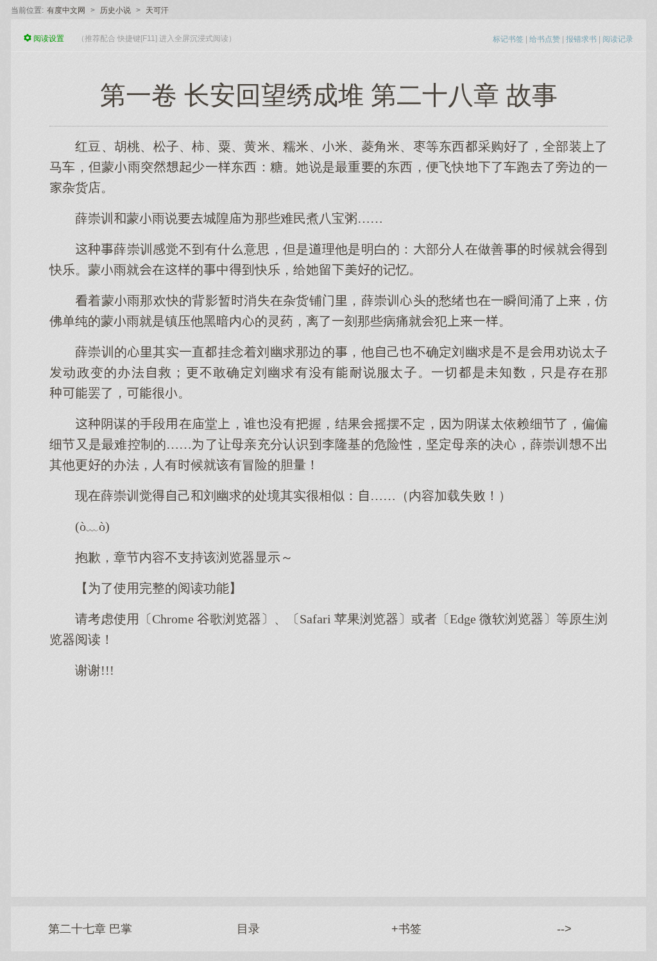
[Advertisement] (328, 781)
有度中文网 (66, 10)
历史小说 (115, 10)
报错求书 (581, 39)
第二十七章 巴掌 (90, 928)
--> (564, 928)
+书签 (406, 928)
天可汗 (157, 10)
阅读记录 (617, 39)
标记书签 (508, 39)
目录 (248, 928)
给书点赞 (544, 39)
